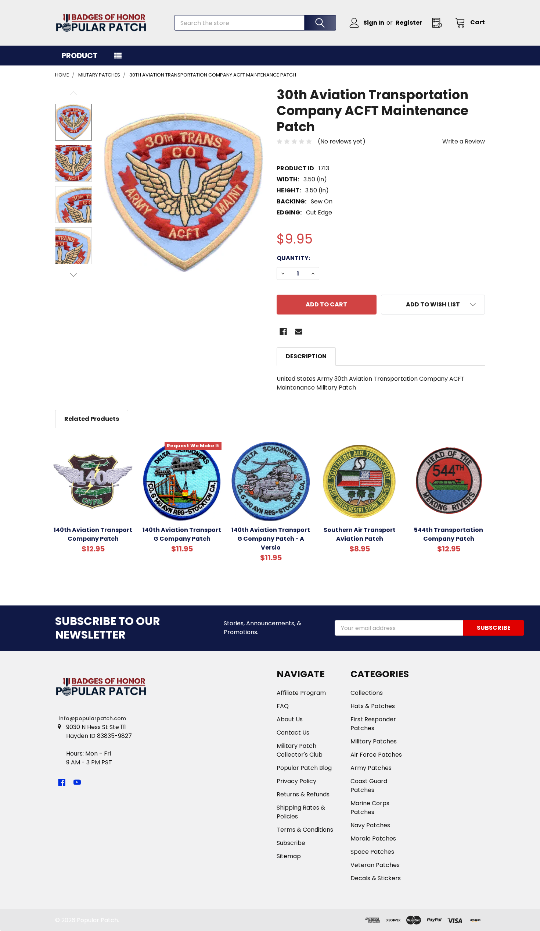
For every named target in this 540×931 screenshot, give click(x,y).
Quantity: (293, 258)
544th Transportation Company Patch (448, 534)
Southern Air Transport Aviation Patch (360, 534)
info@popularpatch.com (92, 718)
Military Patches (373, 741)
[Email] (298, 331)
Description (306, 356)
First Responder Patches (373, 723)
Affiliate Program (301, 693)
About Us (290, 719)
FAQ (283, 706)
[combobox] (255, 23)
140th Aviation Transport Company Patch (93, 534)
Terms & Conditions (305, 829)
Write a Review (463, 141)
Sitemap (289, 856)
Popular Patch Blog (304, 768)
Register (409, 22)
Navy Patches (370, 825)
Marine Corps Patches (369, 807)
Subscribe (291, 843)
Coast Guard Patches (368, 785)
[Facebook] (283, 331)
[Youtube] (77, 782)
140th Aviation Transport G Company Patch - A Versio (270, 539)
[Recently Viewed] (439, 22)
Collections (366, 693)
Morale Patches (373, 838)
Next (73, 274)
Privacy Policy (296, 781)
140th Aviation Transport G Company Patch (182, 534)
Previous (73, 93)
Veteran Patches (375, 865)
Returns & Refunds (303, 794)
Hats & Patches (372, 706)
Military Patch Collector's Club (300, 750)
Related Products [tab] (91, 419)
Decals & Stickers (375, 878)
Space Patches (372, 852)
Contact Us (293, 732)
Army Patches (371, 768)
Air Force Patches (376, 754)
